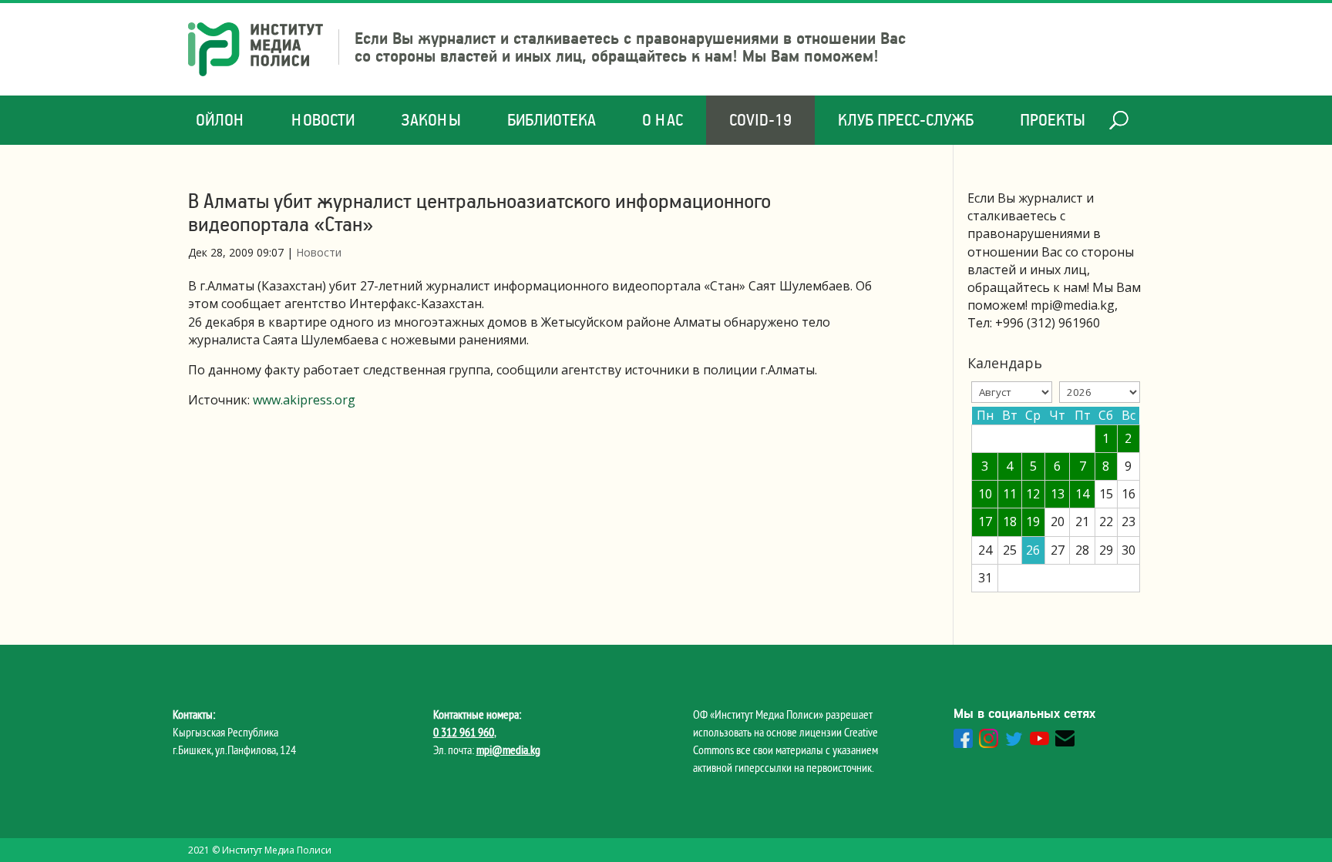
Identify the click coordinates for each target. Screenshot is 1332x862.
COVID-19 (760, 119)
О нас (662, 119)
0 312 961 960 (463, 732)
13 (1058, 493)
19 (1033, 521)
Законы (431, 119)
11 (1010, 493)
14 (1082, 493)
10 (985, 493)
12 (1033, 493)
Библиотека (551, 119)
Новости (323, 119)
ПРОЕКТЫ (1052, 119)
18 (1010, 521)
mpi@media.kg (508, 749)
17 (985, 521)
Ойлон (220, 119)
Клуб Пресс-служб (906, 119)
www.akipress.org (304, 399)
